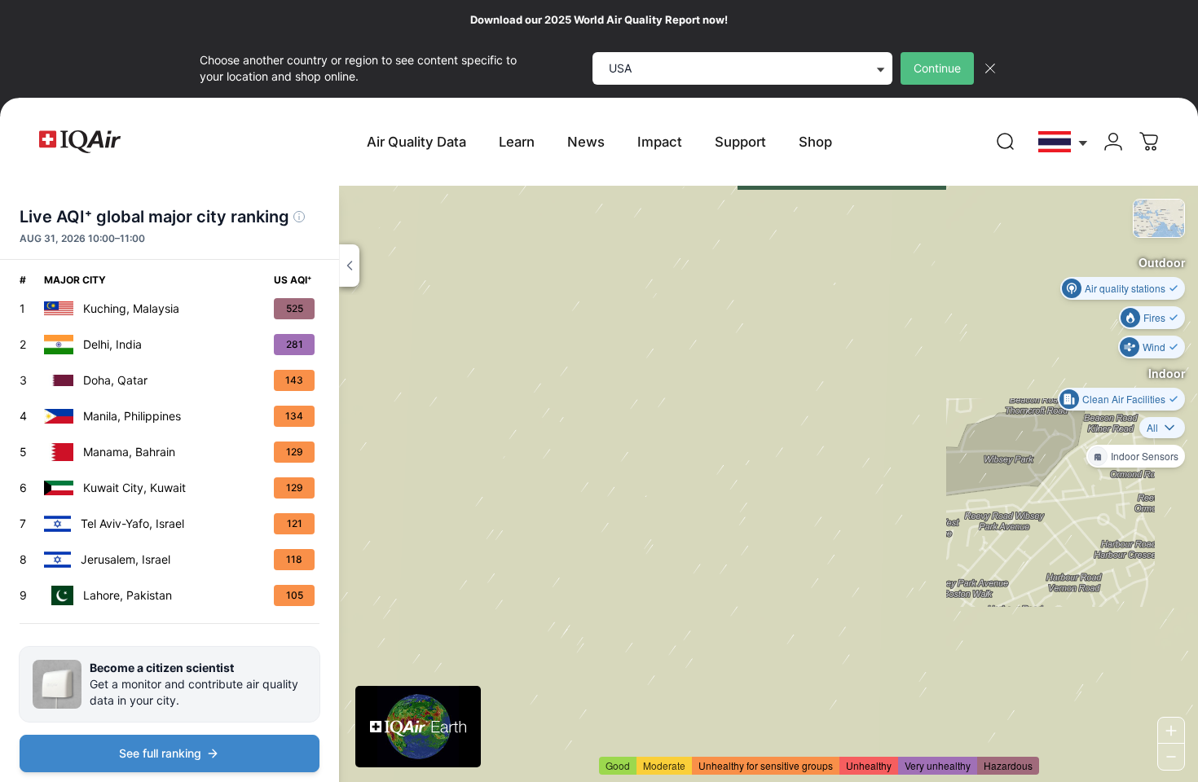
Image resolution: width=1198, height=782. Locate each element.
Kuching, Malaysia (131, 308)
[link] (1006, 142)
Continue (937, 68)
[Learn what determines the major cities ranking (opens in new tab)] (299, 216)
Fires (1154, 317)
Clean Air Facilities (1123, 399)
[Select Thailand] (1063, 142)
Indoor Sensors (1144, 456)
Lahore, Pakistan (127, 595)
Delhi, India (112, 344)
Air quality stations (1125, 288)
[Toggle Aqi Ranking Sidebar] (349, 265)
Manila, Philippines (132, 416)
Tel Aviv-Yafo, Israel (132, 523)
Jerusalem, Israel (125, 559)
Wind (1154, 347)
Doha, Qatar (115, 380)
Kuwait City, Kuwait (134, 487)
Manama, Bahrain (129, 452)
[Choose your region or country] (1063, 142)
